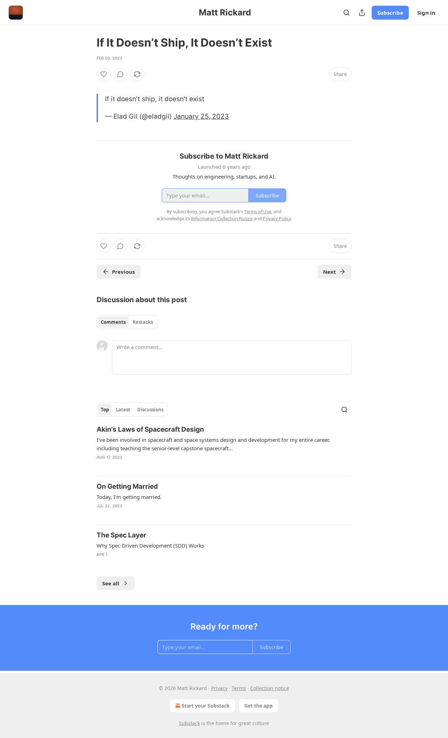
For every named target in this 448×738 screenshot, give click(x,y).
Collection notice (269, 688)
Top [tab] (105, 409)
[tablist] (127, 322)
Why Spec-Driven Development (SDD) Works (150, 545)
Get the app (258, 705)
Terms (239, 688)
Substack (189, 723)
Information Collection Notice (222, 218)
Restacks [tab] (143, 322)
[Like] (104, 74)
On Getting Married (127, 486)
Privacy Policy (277, 218)
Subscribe (390, 12)
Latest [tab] (123, 409)
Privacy (219, 688)
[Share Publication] (362, 13)
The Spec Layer (121, 535)
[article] (224, 447)
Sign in (426, 12)
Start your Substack (206, 705)
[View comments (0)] (120, 74)
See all (110, 583)
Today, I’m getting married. (129, 496)
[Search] (347, 13)
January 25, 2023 (201, 116)
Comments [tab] (113, 322)
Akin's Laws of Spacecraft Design (150, 429)
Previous (123, 271)
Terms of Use (257, 211)
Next (329, 271)
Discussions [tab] (150, 409)
